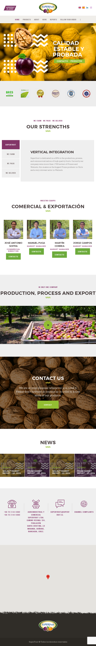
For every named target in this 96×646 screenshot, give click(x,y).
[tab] (11, 144)
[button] (48, 577)
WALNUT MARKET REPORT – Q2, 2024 (11, 472)
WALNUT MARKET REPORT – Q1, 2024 (61, 472)
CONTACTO (13, 256)
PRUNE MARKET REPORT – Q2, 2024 (36, 472)
